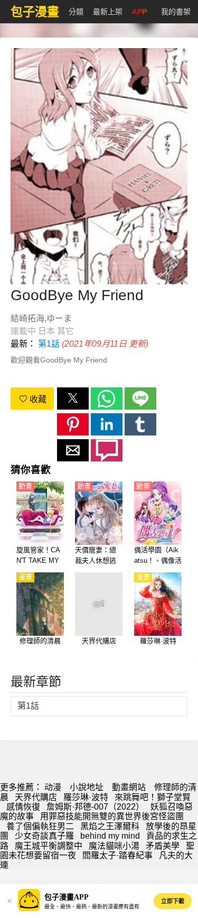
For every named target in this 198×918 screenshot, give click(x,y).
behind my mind (110, 835)
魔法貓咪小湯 (114, 845)
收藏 (36, 399)
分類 (76, 11)
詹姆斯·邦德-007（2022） (95, 806)
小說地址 (86, 787)
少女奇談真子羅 (44, 835)
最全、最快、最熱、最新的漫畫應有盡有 (91, 907)
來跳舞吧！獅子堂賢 (153, 797)
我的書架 (176, 11)
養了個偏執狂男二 (40, 826)
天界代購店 (36, 797)
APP (139, 11)
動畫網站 (129, 787)
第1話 (49, 343)
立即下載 (172, 901)
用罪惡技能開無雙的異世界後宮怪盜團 (112, 816)
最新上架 (107, 11)
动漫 (52, 787)
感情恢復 (23, 806)
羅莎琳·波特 (85, 797)
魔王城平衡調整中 (48, 845)
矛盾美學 (163, 845)
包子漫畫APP (66, 897)
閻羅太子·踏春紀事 (117, 855)
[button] (73, 398)
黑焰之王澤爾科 (109, 826)
